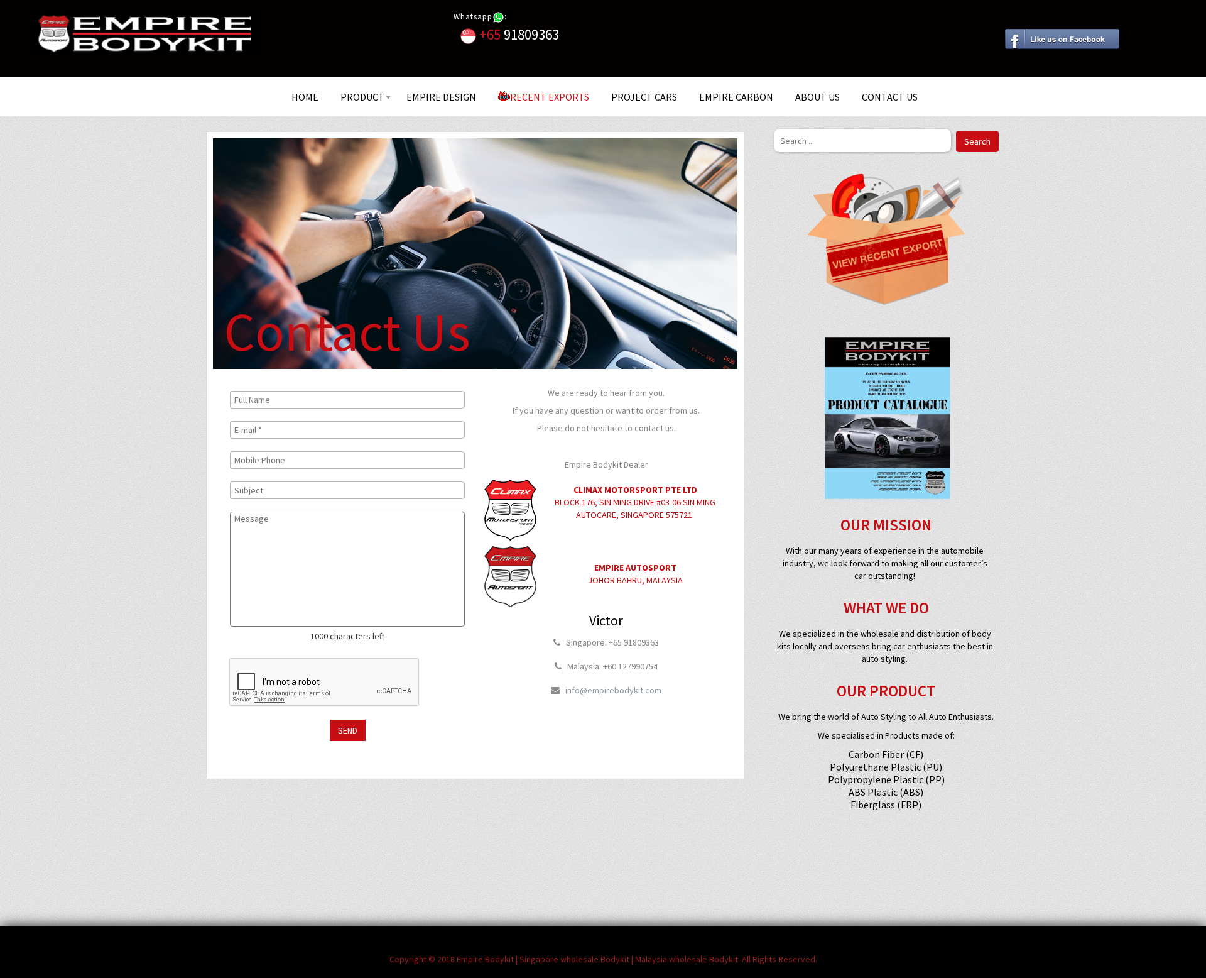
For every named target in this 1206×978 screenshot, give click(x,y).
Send (347, 730)
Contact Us (890, 97)
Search (977, 141)
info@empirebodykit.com (613, 690)
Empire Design (441, 97)
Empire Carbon (736, 97)
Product (362, 97)
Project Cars (644, 97)
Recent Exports (549, 97)
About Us (817, 97)
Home (304, 97)
